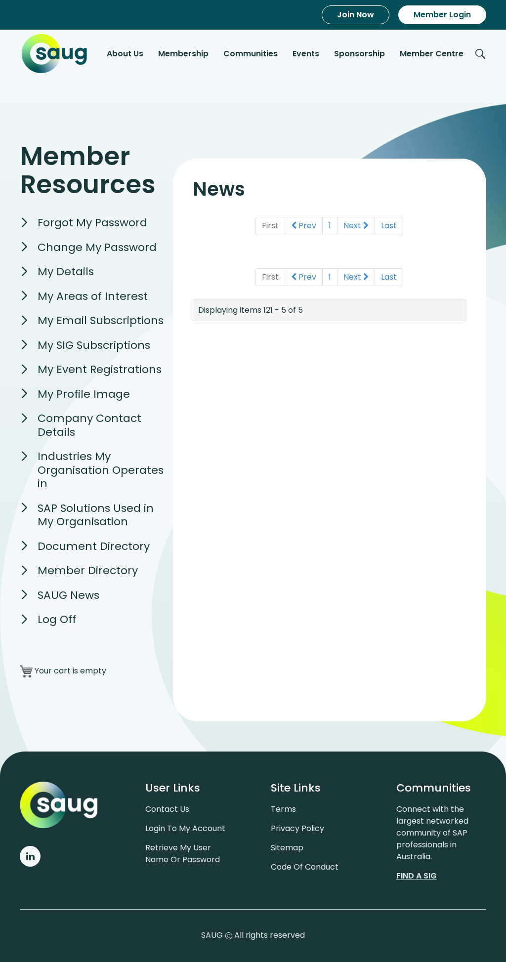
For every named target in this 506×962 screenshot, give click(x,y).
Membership (183, 53)
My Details (66, 271)
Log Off (57, 619)
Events (306, 53)
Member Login (442, 14)
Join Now (355, 14)
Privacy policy (297, 828)
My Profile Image (84, 394)
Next (353, 225)
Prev (306, 225)
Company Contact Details (89, 425)
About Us (125, 53)
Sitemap (287, 847)
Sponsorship (359, 53)
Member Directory (88, 570)
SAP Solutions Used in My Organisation (96, 515)
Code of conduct (304, 867)
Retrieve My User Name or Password (182, 853)
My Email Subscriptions (101, 320)
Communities (250, 53)
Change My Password (97, 247)
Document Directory (94, 546)
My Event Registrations (100, 369)
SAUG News (68, 595)
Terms (283, 809)
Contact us (167, 809)
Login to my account (185, 828)
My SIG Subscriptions (94, 345)
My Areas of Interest (93, 296)
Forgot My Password (92, 222)
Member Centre (432, 53)
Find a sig (416, 875)
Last (389, 225)
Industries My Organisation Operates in (101, 470)
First (270, 225)
